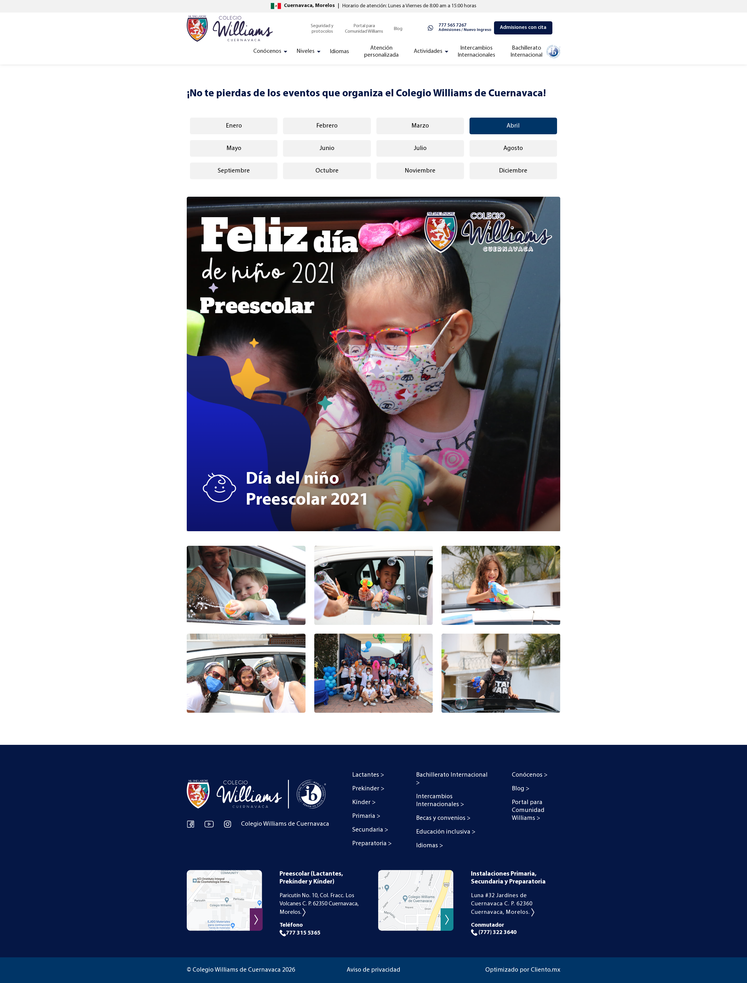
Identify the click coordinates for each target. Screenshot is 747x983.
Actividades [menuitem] (428, 51)
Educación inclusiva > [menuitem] (445, 832)
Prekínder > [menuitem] (368, 788)
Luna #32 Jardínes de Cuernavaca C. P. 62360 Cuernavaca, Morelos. (502, 904)
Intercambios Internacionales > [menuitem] (440, 800)
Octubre (326, 171)
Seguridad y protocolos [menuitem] (322, 29)
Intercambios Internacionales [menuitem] (476, 51)
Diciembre (513, 171)
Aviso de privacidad (373, 970)
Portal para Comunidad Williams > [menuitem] (528, 810)
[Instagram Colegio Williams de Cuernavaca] (227, 824)
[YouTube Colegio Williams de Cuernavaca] (209, 824)
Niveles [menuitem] (305, 51)
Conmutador (493, 928)
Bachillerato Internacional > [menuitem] (452, 779)
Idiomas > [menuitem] (429, 845)
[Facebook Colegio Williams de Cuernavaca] (190, 824)
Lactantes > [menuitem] (368, 775)
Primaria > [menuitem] (366, 816)
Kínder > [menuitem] (364, 802)
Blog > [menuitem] (520, 788)
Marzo (420, 126)
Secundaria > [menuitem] (370, 830)
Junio (327, 148)
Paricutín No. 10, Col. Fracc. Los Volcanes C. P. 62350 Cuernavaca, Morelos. (319, 904)
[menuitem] (534, 53)
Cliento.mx (545, 970)
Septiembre (234, 171)
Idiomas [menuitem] (339, 52)
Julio (420, 148)
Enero (234, 126)
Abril (513, 126)
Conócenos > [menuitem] (529, 775)
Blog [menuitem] (398, 29)
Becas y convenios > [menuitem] (443, 818)
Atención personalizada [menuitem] (381, 51)
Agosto (513, 148)
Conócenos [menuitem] (267, 51)
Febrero (327, 126)
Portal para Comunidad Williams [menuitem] (364, 29)
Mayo (233, 148)
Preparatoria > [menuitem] (372, 843)
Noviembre (420, 171)
